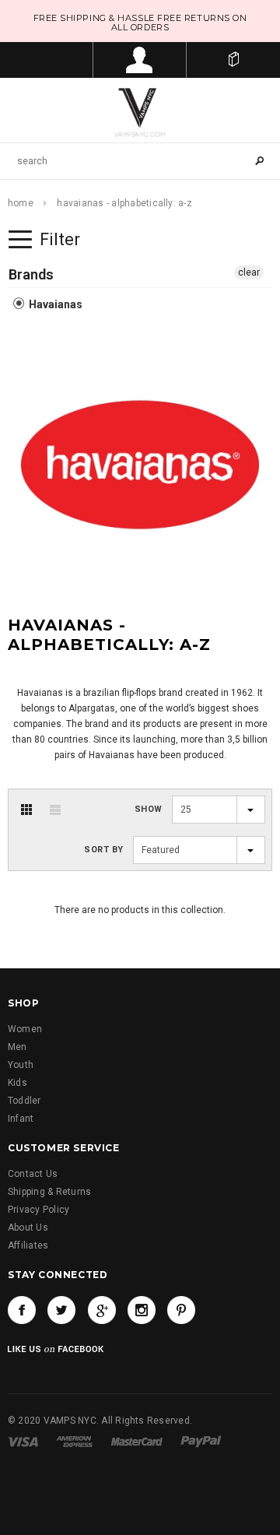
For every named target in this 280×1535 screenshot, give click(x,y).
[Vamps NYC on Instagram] (142, 1310)
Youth (20, 1064)
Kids (17, 1082)
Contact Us (33, 1173)
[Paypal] (201, 1441)
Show (149, 809)
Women (25, 1029)
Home (20, 203)
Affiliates (28, 1245)
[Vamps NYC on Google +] (102, 1310)
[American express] (74, 1441)
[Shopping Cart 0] (233, 60)
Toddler (24, 1100)
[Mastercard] (137, 1441)
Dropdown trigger (140, 60)
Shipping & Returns (49, 1191)
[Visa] (23, 1441)
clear (249, 272)
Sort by (104, 850)
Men (17, 1046)
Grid (26, 809)
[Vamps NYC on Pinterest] (181, 1310)
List (55, 809)
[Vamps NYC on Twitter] (61, 1310)
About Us (28, 1227)
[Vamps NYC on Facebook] (22, 1310)
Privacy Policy (38, 1209)
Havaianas (54, 304)
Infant (20, 1118)
